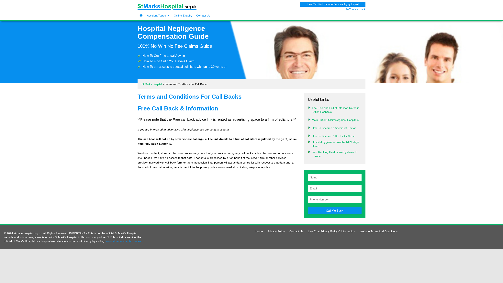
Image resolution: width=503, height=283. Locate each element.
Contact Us (203, 15)
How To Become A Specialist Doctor (334, 128)
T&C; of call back (355, 9)
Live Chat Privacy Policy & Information (331, 231)
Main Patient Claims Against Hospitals (335, 119)
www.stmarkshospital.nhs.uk (123, 241)
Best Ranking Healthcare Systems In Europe (334, 154)
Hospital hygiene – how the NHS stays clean (335, 144)
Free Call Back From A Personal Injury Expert (333, 4)
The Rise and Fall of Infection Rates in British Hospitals (335, 109)
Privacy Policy (276, 231)
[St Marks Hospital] (167, 7)
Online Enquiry (183, 15)
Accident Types (156, 15)
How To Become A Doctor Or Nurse (333, 136)
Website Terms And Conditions (379, 231)
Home (259, 231)
